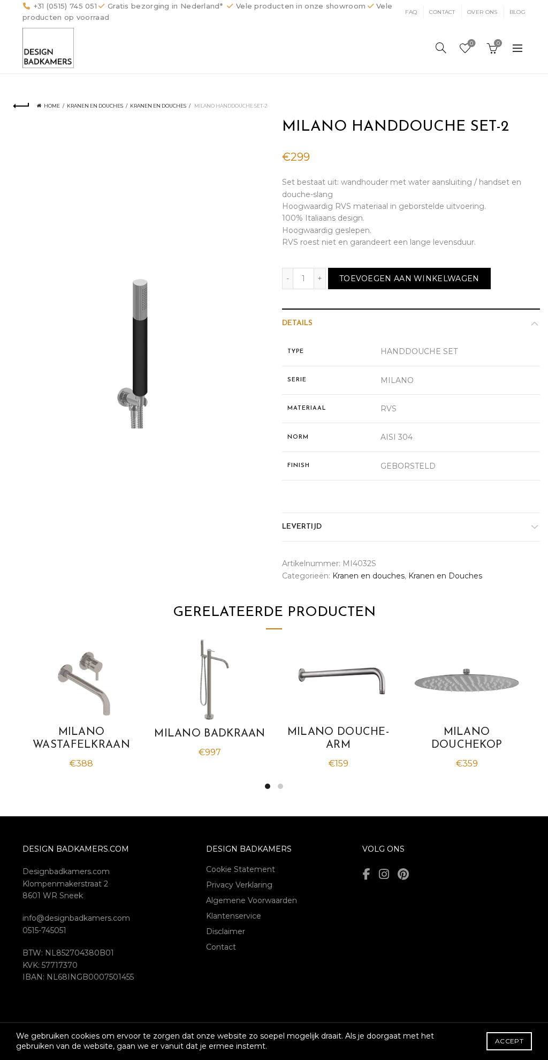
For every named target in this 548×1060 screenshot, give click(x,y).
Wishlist (471, 43)
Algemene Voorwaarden (251, 900)
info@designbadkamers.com (76, 918)
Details (297, 323)
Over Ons (482, 12)
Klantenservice (233, 916)
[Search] (441, 48)
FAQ (411, 12)
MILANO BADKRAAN (209, 733)
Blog (517, 12)
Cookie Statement (240, 869)
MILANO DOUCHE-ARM (338, 738)
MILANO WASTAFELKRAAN (81, 738)
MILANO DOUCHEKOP (467, 738)
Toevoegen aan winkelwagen (409, 278)
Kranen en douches (95, 106)
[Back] (21, 106)
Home (52, 106)
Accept (509, 1041)
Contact (442, 12)
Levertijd (302, 527)
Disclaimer (225, 931)
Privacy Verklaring (239, 885)
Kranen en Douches (158, 106)
